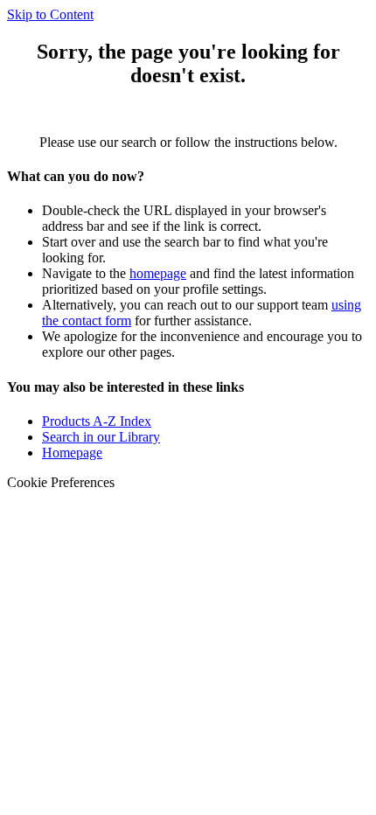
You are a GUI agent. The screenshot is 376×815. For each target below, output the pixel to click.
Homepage (72, 452)
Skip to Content (50, 14)
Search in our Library (101, 436)
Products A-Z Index (96, 421)
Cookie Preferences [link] (61, 482)
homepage (157, 273)
